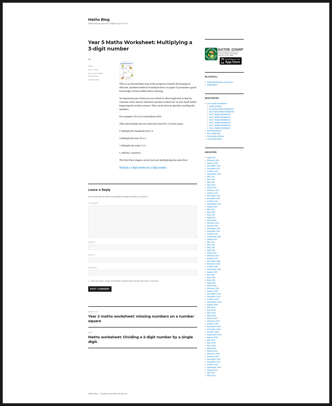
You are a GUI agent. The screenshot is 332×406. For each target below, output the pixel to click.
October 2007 (212, 365)
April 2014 (211, 158)
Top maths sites (214, 133)
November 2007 (213, 362)
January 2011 (212, 258)
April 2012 (211, 217)
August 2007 (212, 370)
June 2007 (211, 375)
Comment (93, 203)
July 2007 (211, 373)
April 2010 (211, 283)
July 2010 (211, 275)
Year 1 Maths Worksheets (219, 114)
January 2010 (212, 291)
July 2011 (210, 242)
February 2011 (213, 256)
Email (92, 255)
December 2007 (214, 359)
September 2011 (214, 237)
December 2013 (213, 166)
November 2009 (214, 296)
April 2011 (211, 250)
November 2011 (213, 231)
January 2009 (213, 324)
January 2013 (212, 193)
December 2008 (214, 326)
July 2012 (211, 209)
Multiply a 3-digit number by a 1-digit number (142, 167)
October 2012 (212, 201)
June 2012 (211, 212)
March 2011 (211, 253)
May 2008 (211, 346)
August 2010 (212, 272)
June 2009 (211, 310)
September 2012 (214, 204)
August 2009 (212, 305)
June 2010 (211, 277)
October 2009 (213, 299)
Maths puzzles (215, 106)
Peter (90, 66)
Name (91, 242)
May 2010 (211, 280)
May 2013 (211, 182)
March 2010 (212, 286)
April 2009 (211, 316)
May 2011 (211, 247)
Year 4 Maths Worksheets (220, 123)
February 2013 (213, 190)
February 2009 (213, 321)
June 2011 (211, 245)
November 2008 (214, 329)
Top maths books (214, 139)
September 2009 (214, 302)
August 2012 (212, 207)
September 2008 (214, 335)
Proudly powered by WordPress (113, 394)
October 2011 (212, 234)
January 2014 (212, 163)
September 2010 (214, 269)
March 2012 (212, 220)
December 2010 (213, 261)
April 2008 (211, 348)
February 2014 (213, 160)
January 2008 (213, 356)
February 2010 (213, 288)
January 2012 (212, 226)
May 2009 (211, 313)
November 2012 (213, 198)
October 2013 (212, 171)
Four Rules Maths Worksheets (221, 112)
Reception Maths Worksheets (221, 109)
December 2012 (213, 196)
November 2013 (213, 168)
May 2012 (211, 215)
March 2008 (212, 351)
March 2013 (212, 188)
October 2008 (213, 332)
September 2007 (214, 367)
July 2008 (211, 340)
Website (92, 268)
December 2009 (214, 294)
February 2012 (213, 223)
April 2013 (211, 185)
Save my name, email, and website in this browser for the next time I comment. (125, 281)
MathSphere (212, 85)
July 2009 (211, 307)
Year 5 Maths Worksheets (219, 120)
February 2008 (213, 354)
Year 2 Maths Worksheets (219, 128)
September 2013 (214, 174)
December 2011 (213, 228)
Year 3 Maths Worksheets (219, 125)
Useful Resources (214, 131)
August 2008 (212, 337)
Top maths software (215, 136)
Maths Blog (99, 19)
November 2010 (213, 264)
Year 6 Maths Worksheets (219, 117)
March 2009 (212, 318)
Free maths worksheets (217, 103)
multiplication (94, 80)
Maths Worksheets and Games (220, 82)
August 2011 (212, 239)
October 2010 (212, 267)
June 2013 (211, 179)
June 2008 (211, 343)
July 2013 (211, 177)
